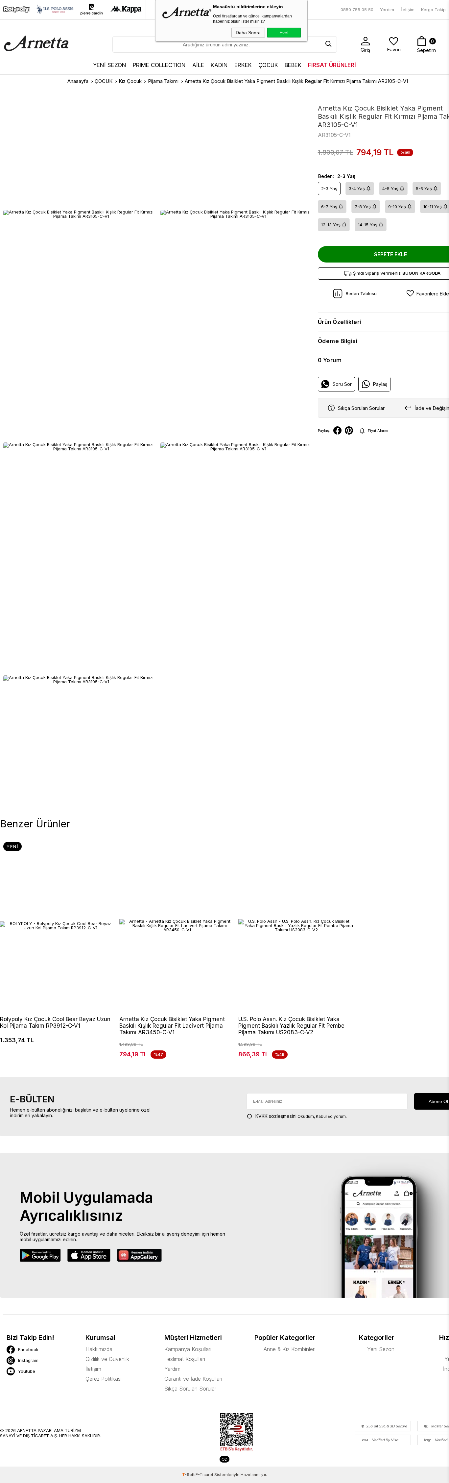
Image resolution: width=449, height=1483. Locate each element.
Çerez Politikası (103, 1378)
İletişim (407, 9)
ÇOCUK (268, 65)
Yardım (387, 9)
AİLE (198, 65)
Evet (284, 32)
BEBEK (293, 65)
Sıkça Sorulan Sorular (190, 1388)
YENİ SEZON (109, 65)
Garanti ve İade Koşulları (193, 1378)
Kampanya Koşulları (187, 1349)
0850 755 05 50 (357, 9)
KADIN (219, 65)
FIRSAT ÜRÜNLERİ (332, 65)
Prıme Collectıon (159, 65)
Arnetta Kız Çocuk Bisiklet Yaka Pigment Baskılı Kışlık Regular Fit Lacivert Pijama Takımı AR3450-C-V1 (172, 1026)
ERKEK (243, 65)
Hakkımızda (98, 1349)
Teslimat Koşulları (184, 1359)
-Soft (189, 1474)
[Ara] (329, 44)
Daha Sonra (248, 32)
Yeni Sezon (380, 1349)
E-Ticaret (204, 1474)
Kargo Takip (433, 9)
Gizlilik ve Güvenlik (107, 1359)
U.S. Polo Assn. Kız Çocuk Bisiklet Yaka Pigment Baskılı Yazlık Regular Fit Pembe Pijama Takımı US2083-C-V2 (291, 1026)
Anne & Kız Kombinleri (290, 1349)
